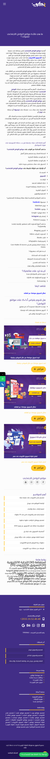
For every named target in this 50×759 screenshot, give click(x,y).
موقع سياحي (20, 581)
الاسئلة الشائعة (13, 753)
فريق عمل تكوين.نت (36, 682)
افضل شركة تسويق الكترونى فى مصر (33, 462)
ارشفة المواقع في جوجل (35, 503)
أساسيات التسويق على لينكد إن (34, 531)
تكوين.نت (21, 745)
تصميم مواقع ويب (38, 713)
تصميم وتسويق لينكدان (35, 655)
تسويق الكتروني (15, 568)
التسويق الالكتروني (35, 58)
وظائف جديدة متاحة (36, 677)
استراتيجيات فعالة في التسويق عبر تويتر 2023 (29, 526)
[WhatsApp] (2, 379)
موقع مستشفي (29, 584)
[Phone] (2, 384)
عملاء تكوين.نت (38, 680)
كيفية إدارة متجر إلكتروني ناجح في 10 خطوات (29, 515)
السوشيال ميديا (34, 568)
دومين (18, 573)
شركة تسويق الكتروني (19, 722)
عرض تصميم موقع (23, 727)
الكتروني (42, 715)
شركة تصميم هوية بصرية (24, 724)
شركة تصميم (31, 576)
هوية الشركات (38, 699)
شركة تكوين (10, 724)
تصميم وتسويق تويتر (36, 650)
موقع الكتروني (19, 578)
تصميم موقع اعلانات (14, 715)
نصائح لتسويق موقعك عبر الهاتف (35, 412)
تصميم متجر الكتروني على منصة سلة (32, 498)
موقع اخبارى (12, 576)
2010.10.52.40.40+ (30, 618)
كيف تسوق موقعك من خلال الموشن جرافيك (31, 363)
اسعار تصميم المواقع (37, 727)
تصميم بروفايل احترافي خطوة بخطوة (31, 520)
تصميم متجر (9, 713)
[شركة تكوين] (38, 4)
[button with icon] (43, 482)
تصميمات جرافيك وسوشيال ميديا (35, 571)
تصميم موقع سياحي (20, 717)
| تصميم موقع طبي (23, 713)
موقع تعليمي (37, 581)
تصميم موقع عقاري (37, 717)
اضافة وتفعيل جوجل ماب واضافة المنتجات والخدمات (26, 661)
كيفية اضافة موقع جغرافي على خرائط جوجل (29, 537)
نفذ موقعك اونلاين (36, 675)
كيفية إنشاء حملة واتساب (35, 509)
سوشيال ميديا (38, 701)
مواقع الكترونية (37, 697)
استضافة (37, 562)
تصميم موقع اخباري (30, 715)
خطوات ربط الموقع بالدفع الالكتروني (32, 543)
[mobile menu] (4, 4)
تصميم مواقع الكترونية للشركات (22, 720)
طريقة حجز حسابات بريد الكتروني (33, 548)
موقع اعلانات (38, 578)
